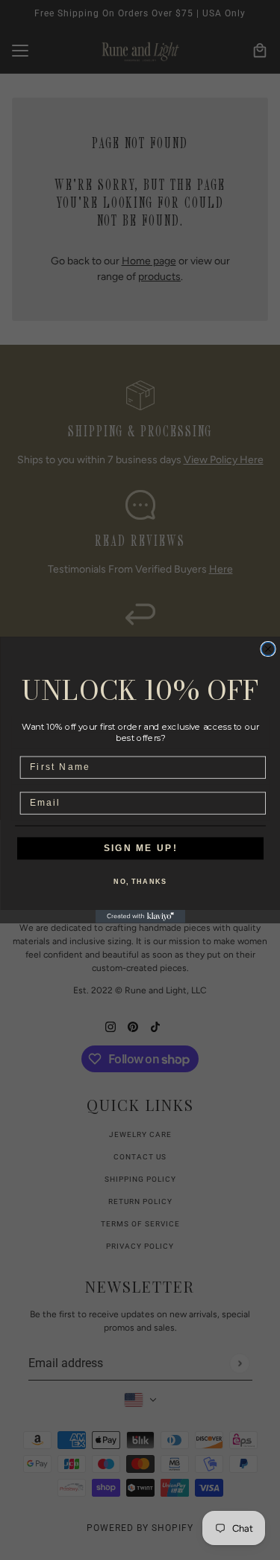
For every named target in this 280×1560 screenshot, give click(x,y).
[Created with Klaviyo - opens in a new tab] (140, 916)
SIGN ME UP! (140, 848)
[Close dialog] (268, 649)
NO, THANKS (140, 882)
